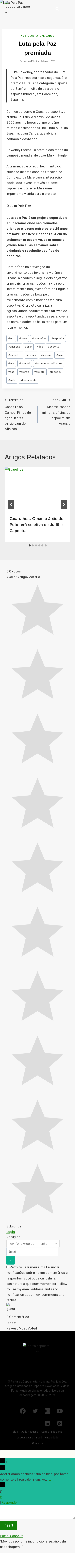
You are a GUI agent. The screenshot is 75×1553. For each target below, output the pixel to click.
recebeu (55, 371)
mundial (24, 363)
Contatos (37, 1443)
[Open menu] (66, 9)
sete (11, 380)
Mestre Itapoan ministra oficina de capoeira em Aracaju (56, 411)
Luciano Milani (30, 61)
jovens (31, 355)
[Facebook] (22, 1411)
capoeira (58, 338)
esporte (53, 346)
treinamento (28, 380)
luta (11, 363)
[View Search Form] (57, 9)
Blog (15, 1431)
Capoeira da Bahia (51, 1431)
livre (59, 355)
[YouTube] (59, 1411)
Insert (8, 1525)
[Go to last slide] (11, 504)
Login (10, 1232)
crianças (14, 346)
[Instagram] (47, 1411)
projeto (39, 371)
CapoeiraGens (25, 1437)
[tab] (30, 545)
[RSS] (59, 1423)
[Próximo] (64, 504)
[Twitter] (35, 1411)
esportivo (14, 355)
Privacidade (51, 1437)
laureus (46, 355)
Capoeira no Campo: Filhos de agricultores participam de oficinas (18, 414)
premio (24, 371)
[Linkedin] (47, 1423)
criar (28, 346)
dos (40, 346)
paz (11, 371)
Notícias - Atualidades (37, 35)
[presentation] (37, 489)
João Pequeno (29, 1431)
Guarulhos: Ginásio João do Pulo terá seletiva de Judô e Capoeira (36, 524)
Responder (10, 1502)
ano (11, 338)
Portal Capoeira (11, 1536)
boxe (23, 338)
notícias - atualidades (48, 363)
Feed (39, 1437)
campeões (39, 338)
